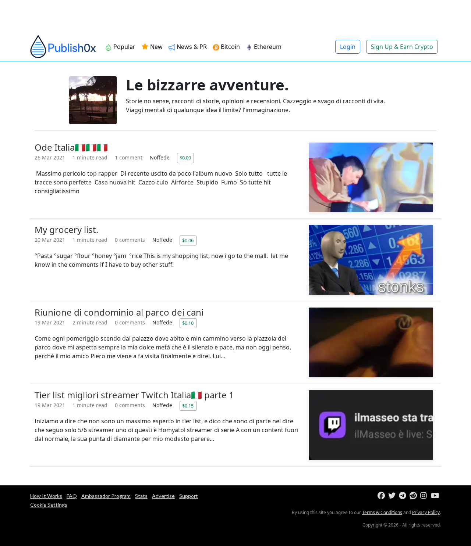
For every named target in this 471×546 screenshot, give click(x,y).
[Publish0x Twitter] (392, 495)
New (156, 47)
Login (347, 47)
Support (188, 496)
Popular (123, 47)
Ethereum (266, 47)
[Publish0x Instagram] (424, 495)
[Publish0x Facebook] (382, 495)
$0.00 (185, 157)
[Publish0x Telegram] (403, 495)
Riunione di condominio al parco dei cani (119, 312)
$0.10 (188, 323)
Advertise (163, 496)
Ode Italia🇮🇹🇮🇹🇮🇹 (71, 147)
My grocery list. (66, 229)
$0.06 (188, 240)
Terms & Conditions (382, 512)
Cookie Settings (48, 505)
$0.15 (188, 405)
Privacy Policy (426, 512)
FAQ (72, 496)
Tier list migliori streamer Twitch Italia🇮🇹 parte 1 (134, 395)
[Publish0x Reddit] (414, 495)
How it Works (46, 496)
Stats (141, 496)
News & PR (191, 47)
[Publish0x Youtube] (435, 495)
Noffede (160, 157)
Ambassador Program (106, 496)
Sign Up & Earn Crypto (402, 47)
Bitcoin (229, 47)
